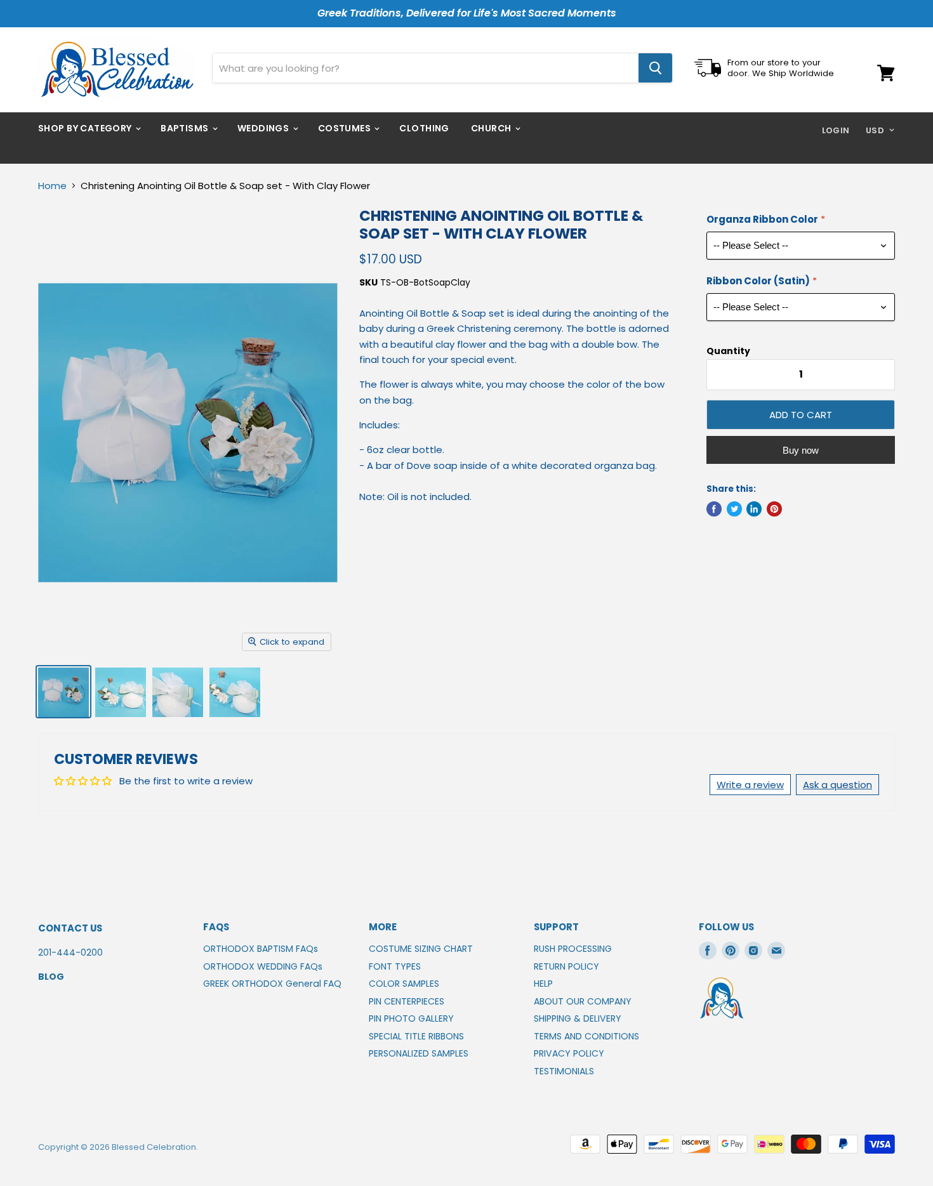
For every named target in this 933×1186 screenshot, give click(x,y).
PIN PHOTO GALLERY (411, 1018)
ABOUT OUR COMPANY (583, 1001)
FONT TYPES (395, 966)
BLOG (51, 976)
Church (492, 128)
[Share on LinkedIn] (754, 509)
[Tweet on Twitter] (734, 509)
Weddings (264, 128)
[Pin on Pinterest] (774, 509)
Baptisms (186, 128)
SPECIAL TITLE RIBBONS (416, 1036)
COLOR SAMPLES (404, 983)
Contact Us (70, 928)
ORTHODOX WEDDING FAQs (262, 966)
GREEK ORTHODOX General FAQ (272, 983)
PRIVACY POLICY (569, 1053)
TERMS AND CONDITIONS (586, 1036)
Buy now (801, 450)
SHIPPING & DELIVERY (577, 1018)
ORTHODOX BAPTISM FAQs (260, 948)
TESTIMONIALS (564, 1071)
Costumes (345, 128)
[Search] (655, 67)
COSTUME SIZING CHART (421, 948)
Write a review (750, 784)
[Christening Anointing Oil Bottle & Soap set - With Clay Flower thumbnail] (63, 691)
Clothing (424, 128)
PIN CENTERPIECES (406, 1001)
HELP (543, 983)
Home (52, 185)
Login (836, 130)
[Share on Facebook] (714, 509)
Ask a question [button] (837, 784)
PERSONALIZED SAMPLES (418, 1053)
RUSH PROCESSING (573, 948)
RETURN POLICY (566, 966)
